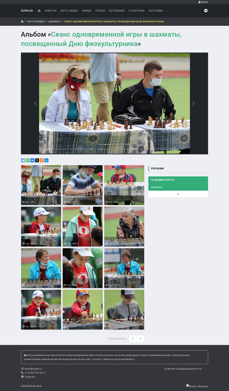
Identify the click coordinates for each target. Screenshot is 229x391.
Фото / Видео (69, 10)
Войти (204, 2)
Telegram (29, 376)
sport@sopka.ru (33, 368)
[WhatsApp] (28, 160)
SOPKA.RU (27, 10)
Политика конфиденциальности (182, 368)
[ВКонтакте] (32, 160)
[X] (37, 160)
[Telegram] (23, 160)
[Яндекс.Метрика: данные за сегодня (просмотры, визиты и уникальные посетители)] (197, 386)
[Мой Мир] (46, 160)
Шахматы (55, 21)
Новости (50, 10)
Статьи (100, 10)
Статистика (136, 10)
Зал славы (156, 10)
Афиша (87, 10)
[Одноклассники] (42, 160)
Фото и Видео (36, 21)
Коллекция (116, 10)
